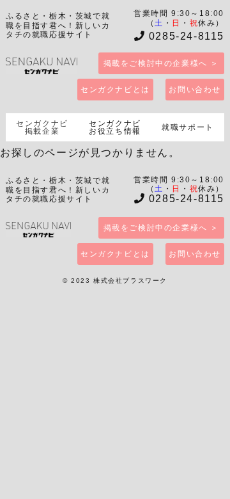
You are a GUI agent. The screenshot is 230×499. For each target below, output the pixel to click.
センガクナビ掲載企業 (42, 127)
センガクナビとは (115, 89)
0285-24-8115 (184, 36)
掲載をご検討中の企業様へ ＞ (161, 63)
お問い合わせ (195, 89)
